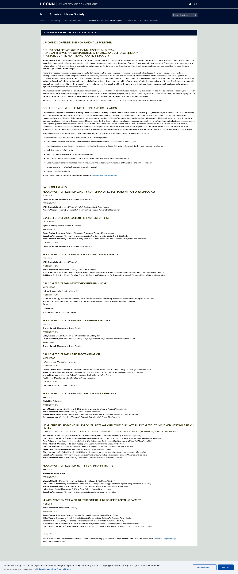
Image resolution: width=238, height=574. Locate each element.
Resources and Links (149, 20)
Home (43, 20)
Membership (55, 20)
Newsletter (131, 20)
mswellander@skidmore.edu (105, 175)
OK (224, 567)
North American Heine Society (62, 14)
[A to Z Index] (195, 4)
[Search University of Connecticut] (190, 4)
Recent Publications (73, 20)
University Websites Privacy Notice (53, 569)
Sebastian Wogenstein (164, 538)
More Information (204, 567)
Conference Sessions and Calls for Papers (104, 20)
